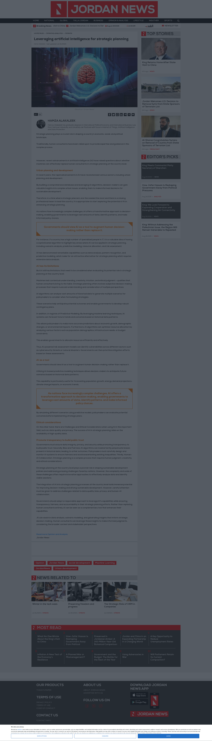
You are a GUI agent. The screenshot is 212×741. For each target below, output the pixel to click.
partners (20, 729)
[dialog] (106, 733)
